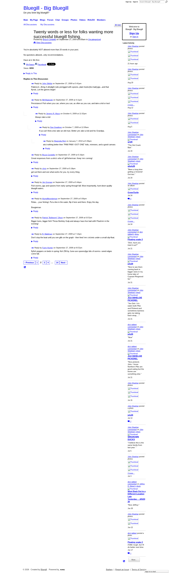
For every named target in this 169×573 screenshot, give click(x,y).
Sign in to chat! (150, 571)
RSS (25, 267)
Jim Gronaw (47, 182)
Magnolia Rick (60, 141)
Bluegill (44, 570)
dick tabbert (132, 325)
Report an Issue (122, 570)
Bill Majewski (47, 100)
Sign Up (128, 2)
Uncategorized (94, 39)
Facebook (42, 64)
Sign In (135, 2)
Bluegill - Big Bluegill (46, 8)
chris (44, 168)
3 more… (131, 473)
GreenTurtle (133, 192)
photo (138, 137)
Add (119, 25)
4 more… (131, 221)
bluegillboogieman (49, 199)
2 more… (131, 105)
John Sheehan (133, 46)
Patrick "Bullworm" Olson (52, 218)
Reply (34, 93)
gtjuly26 (131, 166)
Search (166, 2)
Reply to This (30, 73)
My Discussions (47, 24)
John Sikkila (47, 83)
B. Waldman (47, 234)
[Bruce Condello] (28, 37)
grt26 (130, 142)
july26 (130, 264)
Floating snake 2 (135, 239)
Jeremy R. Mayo (53, 113)
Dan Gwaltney (56, 127)
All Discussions (30, 24)
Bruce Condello (49, 39)
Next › (63, 262)
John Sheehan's (135, 136)
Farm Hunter (47, 248)
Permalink (32, 83)
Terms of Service (139, 570)
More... (134, 560)
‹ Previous (29, 262)
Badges (109, 570)
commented (132, 135)
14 (57, 262)
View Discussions (44, 42)
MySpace (30, 64)
